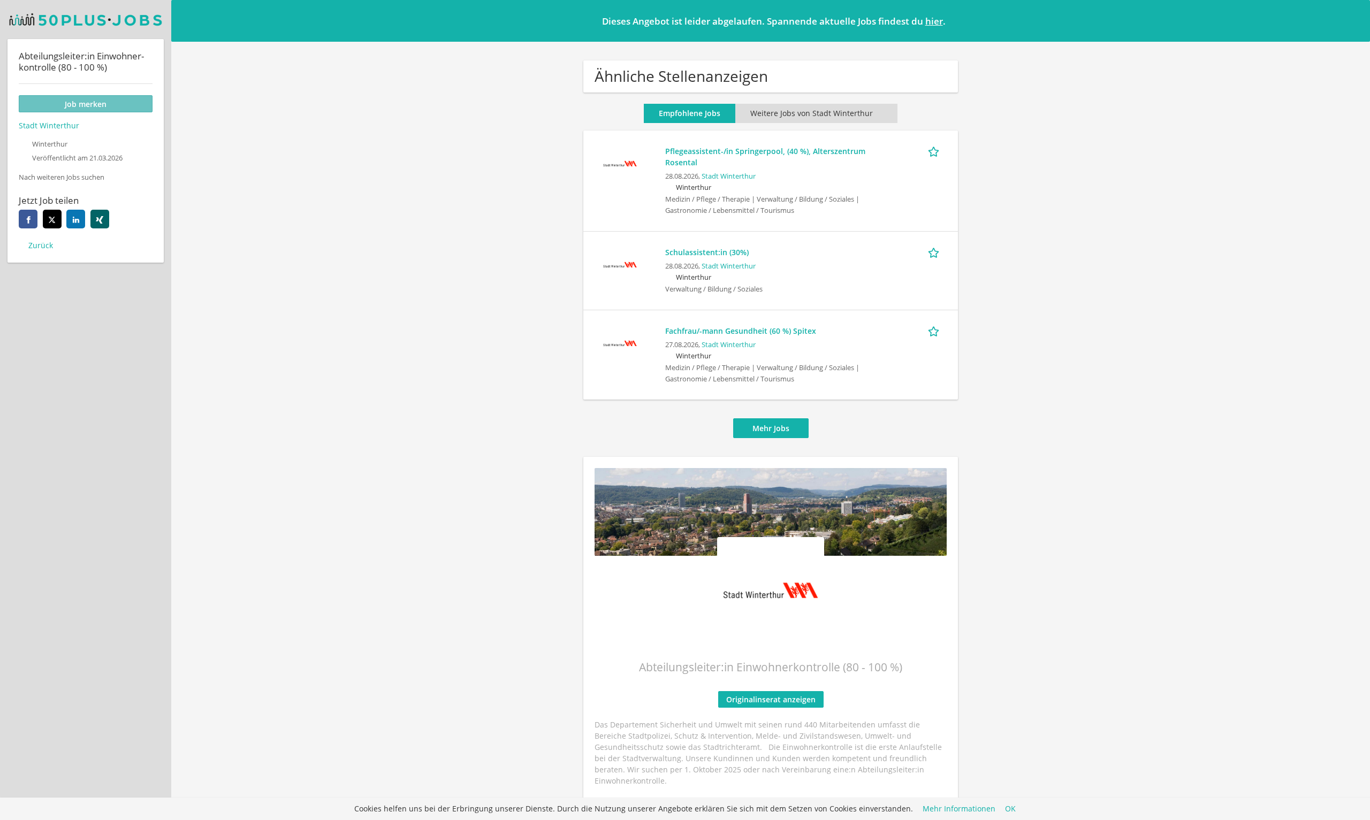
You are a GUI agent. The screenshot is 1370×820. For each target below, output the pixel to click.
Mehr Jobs (770, 428)
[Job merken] (935, 150)
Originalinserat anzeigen (771, 699)
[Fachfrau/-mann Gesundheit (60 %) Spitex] (620, 342)
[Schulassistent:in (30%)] (620, 263)
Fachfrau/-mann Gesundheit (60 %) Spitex (740, 331)
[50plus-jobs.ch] (85, 19)
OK (1010, 809)
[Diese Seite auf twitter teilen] (52, 219)
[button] (1353, 20)
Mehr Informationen (959, 809)
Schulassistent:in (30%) (707, 252)
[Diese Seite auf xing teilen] (99, 219)
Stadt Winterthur (729, 176)
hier (934, 21)
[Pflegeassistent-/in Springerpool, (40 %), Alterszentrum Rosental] (620, 162)
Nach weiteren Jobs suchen (61, 177)
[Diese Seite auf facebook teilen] (28, 219)
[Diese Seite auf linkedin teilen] (75, 219)
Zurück (40, 245)
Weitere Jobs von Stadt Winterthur (811, 113)
